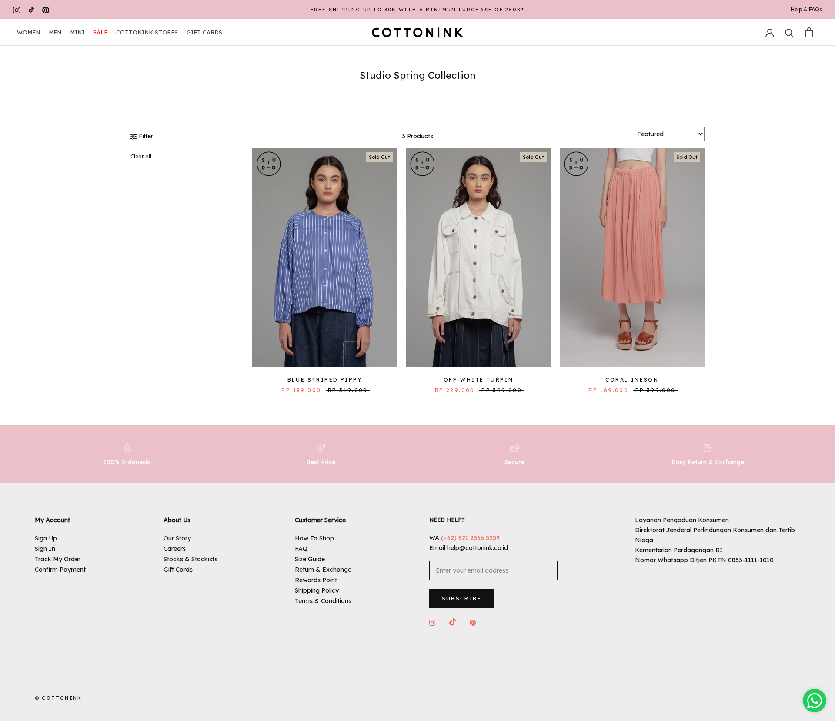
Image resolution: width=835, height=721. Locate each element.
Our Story (177, 538)
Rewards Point (316, 580)
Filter (146, 136)
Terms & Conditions (323, 601)
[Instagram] (16, 9)
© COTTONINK (58, 698)
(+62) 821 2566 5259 (470, 538)
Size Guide (310, 559)
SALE (100, 32)
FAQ (301, 549)
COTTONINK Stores (147, 32)
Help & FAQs (806, 9)
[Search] (789, 32)
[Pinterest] (46, 9)
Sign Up (46, 538)
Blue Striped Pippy (324, 379)
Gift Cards (204, 32)
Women (28, 32)
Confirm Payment (60, 569)
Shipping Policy (317, 590)
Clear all (140, 156)
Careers (175, 549)
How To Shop (314, 538)
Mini (77, 32)
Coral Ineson (631, 379)
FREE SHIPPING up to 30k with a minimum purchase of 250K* (417, 10)
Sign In (45, 549)
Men (55, 32)
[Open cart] (809, 32)
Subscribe (462, 598)
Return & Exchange (323, 569)
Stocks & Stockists (190, 559)
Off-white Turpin (478, 379)
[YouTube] (31, 9)
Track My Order (57, 559)
